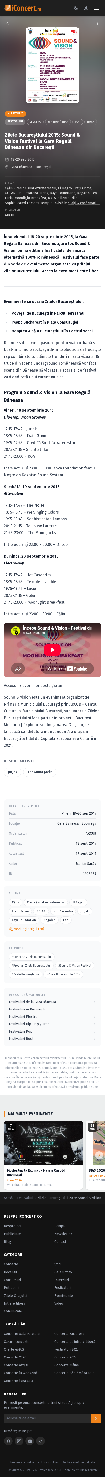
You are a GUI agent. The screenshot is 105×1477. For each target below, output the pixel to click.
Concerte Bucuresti (69, 1334)
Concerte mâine (66, 1365)
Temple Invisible (54, 203)
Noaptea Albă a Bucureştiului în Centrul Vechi (52, 331)
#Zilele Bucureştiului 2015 (63, 974)
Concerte (11, 1264)
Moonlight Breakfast (30, 198)
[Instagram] (19, 1441)
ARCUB (10, 215)
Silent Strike (68, 198)
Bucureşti (43, 167)
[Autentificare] (86, 7)
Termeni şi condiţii (22, 1462)
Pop (77, 121)
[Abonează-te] (96, 1418)
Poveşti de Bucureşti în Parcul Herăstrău (48, 313)
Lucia (9, 198)
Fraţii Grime (82, 188)
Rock (90, 121)
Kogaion (83, 193)
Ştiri (57, 1264)
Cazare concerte (16, 1342)
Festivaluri (15, 121)
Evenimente (63, 1296)
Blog (7, 1242)
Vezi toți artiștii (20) (29, 929)
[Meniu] (96, 8)
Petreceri (11, 1288)
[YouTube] (29, 1441)
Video (58, 1303)
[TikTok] (40, 1441)
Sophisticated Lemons (22, 203)
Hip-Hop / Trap (58, 121)
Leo (94, 193)
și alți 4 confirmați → (84, 203)
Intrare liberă (14, 1303)
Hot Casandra (27, 193)
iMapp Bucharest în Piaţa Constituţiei (45, 322)
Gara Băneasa (21, 167)
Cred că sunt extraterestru (35, 188)
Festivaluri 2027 (66, 1349)
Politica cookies (48, 1462)
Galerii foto (63, 1272)
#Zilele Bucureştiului (25, 974)
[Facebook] (8, 1441)
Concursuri (12, 1280)
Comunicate (13, 1311)
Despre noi (12, 1226)
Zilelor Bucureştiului (22, 271)
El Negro (65, 188)
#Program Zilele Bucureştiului (31, 965)
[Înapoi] (7, 23)
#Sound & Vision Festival (74, 965)
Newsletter (63, 1234)
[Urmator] (99, 1155)
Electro (35, 121)
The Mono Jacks (39, 772)
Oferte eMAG (14, 1349)
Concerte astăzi (16, 1365)
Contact (60, 1242)
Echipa (59, 1226)
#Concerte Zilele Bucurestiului (32, 957)
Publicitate (12, 1234)
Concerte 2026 (15, 1357)
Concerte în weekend (20, 1373)
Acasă (8, 1198)
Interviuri (61, 1280)
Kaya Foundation (62, 193)
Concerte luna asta (18, 1381)
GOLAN (10, 193)
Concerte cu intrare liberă (74, 1342)
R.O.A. (52, 198)
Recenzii (10, 1272)
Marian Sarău (86, 864)
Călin (9, 188)
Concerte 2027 (65, 1357)
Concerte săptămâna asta (74, 1373)
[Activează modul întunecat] (76, 7)
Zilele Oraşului (15, 1296)
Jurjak (44, 193)
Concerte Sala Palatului (22, 1334)
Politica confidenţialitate (79, 1462)
